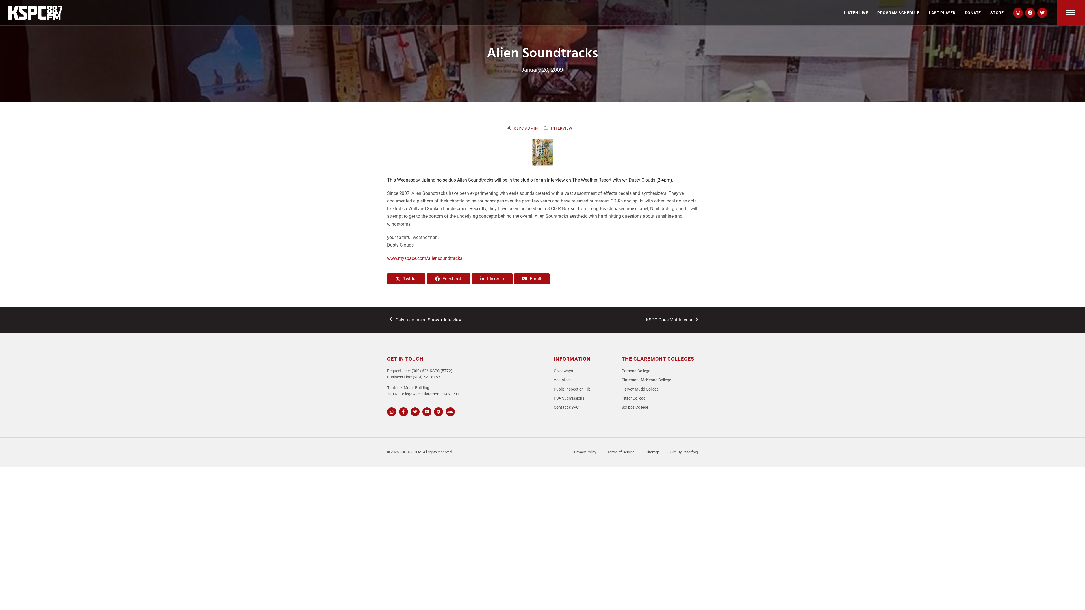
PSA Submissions (569, 398)
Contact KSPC (566, 407)
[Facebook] (403, 411)
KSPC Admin (526, 128)
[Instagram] (391, 411)
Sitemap (652, 452)
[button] (1071, 12)
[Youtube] (426, 411)
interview (561, 128)
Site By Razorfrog (684, 452)
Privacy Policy (585, 452)
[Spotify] (438, 411)
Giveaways (563, 371)
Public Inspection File (572, 389)
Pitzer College (633, 398)
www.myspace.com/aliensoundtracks (424, 258)
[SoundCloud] (449, 411)
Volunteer (562, 380)
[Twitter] (414, 411)
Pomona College (636, 371)
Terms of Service (621, 452)
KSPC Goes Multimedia (669, 320)
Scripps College (635, 407)
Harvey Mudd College (640, 389)
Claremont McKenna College (646, 380)
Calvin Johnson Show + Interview (428, 320)
